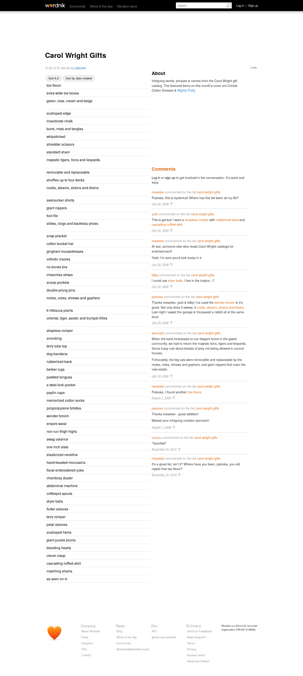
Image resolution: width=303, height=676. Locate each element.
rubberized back (59, 361)
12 (108, 338)
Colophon (87, 643)
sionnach (158, 333)
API (154, 631)
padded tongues (59, 376)
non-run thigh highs (62, 431)
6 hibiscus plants (60, 310)
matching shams (59, 570)
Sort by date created (79, 78)
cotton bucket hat (60, 243)
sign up (170, 177)
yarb (155, 214)
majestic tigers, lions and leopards (73, 159)
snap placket (57, 235)
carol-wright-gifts (208, 192)
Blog (119, 631)
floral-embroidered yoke (65, 470)
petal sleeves (57, 524)
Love (254, 67)
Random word (127, 6)
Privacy (191, 649)
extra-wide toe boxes (63, 92)
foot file (52, 215)
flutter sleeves (57, 508)
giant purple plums (61, 539)
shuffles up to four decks (66, 179)
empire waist (56, 423)
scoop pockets (58, 282)
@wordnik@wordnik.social (132, 649)
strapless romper (60, 330)
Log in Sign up (247, 5)
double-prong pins (61, 290)
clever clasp (56, 555)
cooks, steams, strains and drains (73, 187)
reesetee (158, 192)
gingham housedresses (65, 251)
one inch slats (57, 446)
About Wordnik (90, 631)
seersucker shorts (60, 200)
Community (78, 6)
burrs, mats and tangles (65, 128)
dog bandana (57, 353)
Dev (154, 625)
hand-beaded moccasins (66, 462)
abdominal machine (62, 485)
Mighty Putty (186, 90)
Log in (156, 177)
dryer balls (55, 501)
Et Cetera (194, 625)
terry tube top (57, 345)
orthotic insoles (58, 259)
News (120, 625)
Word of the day (101, 6)
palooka (80, 68)
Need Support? (196, 637)
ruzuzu (156, 437)
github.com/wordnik (164, 637)
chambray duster (60, 477)
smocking (54, 338)
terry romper (56, 516)
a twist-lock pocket (61, 384)
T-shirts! (86, 655)
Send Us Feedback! (199, 631)
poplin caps (56, 392)
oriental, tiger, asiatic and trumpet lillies (77, 317)
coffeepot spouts (59, 493)
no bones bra (57, 266)
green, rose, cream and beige (69, 100)
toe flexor (54, 85)
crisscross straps (60, 274)
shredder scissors (60, 144)
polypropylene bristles (64, 408)
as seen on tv (57, 578)
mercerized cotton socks (66, 400)
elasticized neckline (62, 454)
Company (88, 625)
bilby (155, 274)
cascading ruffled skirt (64, 563)
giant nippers (57, 207)
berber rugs (56, 369)
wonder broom (58, 415)
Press (84, 637)
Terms (191, 643)
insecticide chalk (60, 120)
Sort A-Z (53, 78)
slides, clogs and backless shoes (72, 223)
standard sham (58, 151)
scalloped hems (59, 532)
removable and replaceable (68, 172)
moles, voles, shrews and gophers (73, 297)
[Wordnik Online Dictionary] (55, 5)
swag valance (57, 439)
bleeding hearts (59, 547)
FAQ (84, 649)
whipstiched (56, 136)
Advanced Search (198, 661)
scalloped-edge (59, 113)
